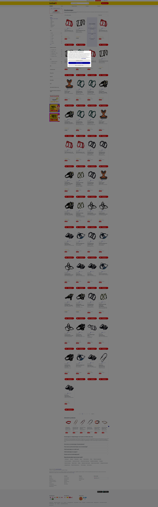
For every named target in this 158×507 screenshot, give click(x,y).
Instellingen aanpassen (79, 60)
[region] (79, 59)
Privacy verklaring (83, 58)
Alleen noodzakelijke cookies (79, 65)
